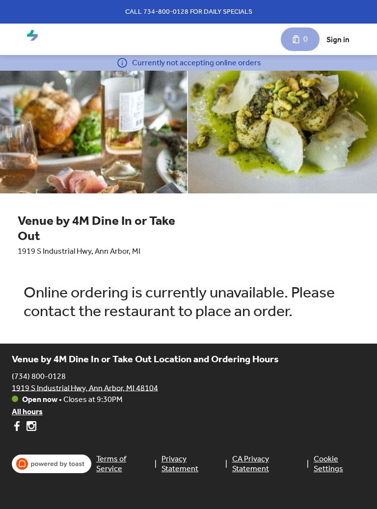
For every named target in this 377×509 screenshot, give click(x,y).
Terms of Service (111, 463)
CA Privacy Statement (250, 463)
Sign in (338, 39)
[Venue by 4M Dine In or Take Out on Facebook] (18, 427)
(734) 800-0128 (39, 375)
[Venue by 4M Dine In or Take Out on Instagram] (30, 427)
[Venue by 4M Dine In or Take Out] (32, 35)
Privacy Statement (180, 463)
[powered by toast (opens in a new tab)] (51, 464)
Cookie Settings (328, 463)
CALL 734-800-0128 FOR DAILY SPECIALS (188, 11)
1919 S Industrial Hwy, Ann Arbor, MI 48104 (85, 387)
